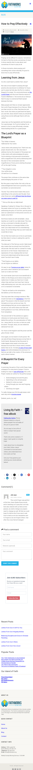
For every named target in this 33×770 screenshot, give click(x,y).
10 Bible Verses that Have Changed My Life (12, 661)
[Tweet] (14, 475)
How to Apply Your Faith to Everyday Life (12, 659)
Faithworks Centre (9, 418)
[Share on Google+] (21, 475)
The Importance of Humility (8, 663)
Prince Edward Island (6, 677)
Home (3, 724)
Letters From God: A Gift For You (11, 628)
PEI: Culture (4, 678)
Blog (2, 732)
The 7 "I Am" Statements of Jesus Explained (13, 658)
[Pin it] (29, 475)
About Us (4, 728)
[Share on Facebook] (7, 475)
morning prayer (16, 394)
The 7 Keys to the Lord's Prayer (9, 664)
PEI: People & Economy (7, 680)
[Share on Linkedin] (7, 478)
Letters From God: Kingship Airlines (12, 632)
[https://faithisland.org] (11, 4)
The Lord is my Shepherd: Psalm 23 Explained (13, 666)
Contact (3, 736)
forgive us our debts (17, 267)
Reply (28, 494)
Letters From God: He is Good (10, 646)
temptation (20, 299)
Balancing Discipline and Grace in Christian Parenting (14, 637)
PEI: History (4, 682)
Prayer (12, 31)
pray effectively (19, 371)
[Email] (14, 478)
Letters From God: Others (9, 642)
